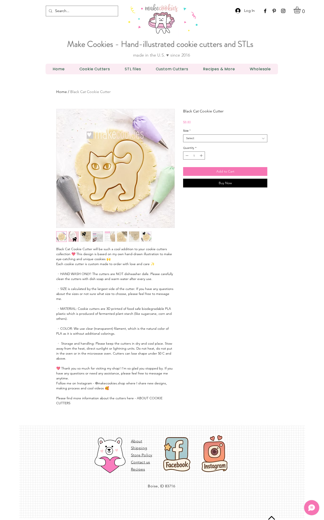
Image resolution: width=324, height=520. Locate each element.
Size (186, 130)
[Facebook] (265, 11)
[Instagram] (283, 11)
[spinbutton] (194, 155)
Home (61, 91)
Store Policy (141, 455)
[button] (301, 9)
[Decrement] (186, 155)
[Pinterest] (274, 11)
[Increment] (201, 155)
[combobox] (225, 138)
